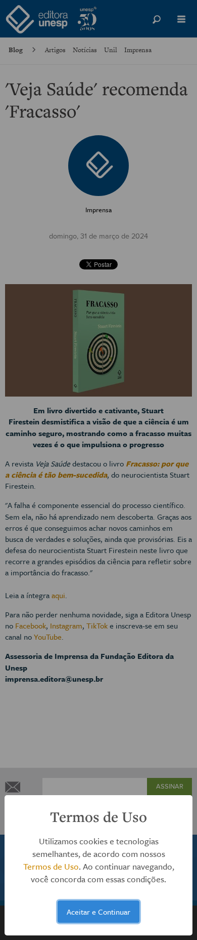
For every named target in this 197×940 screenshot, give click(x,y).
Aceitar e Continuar (98, 911)
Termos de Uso (51, 866)
